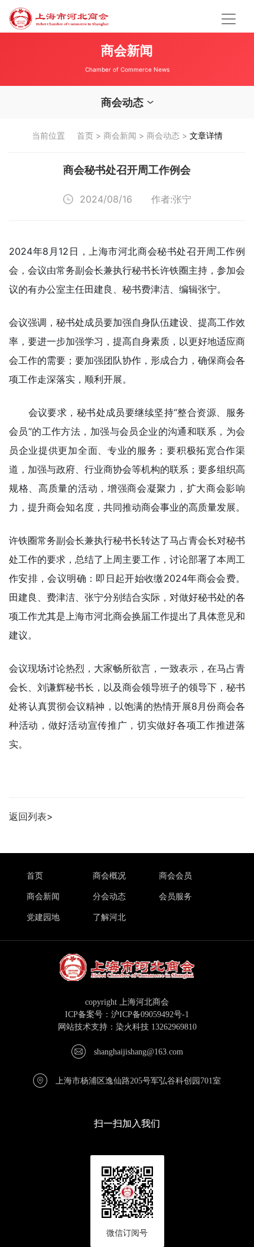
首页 (85, 135)
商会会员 (175, 875)
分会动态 (109, 896)
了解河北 (109, 917)
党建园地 (43, 917)
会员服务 (175, 896)
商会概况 (109, 875)
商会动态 (163, 135)
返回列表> (31, 816)
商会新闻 (119, 135)
